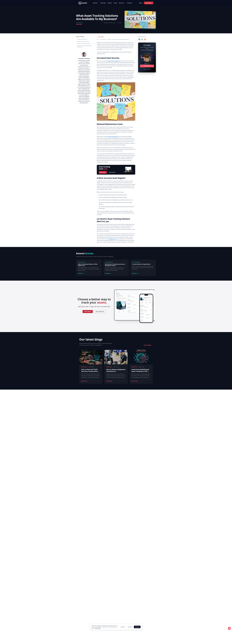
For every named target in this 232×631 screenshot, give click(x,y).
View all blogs (148, 345)
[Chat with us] (229, 628)
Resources (121, 3)
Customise (130, 626)
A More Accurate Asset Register (83, 43)
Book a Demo (103, 172)
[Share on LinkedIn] (139, 39)
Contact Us (129, 3)
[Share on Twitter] (142, 39)
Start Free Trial (112, 172)
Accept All (137, 626)
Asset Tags (103, 3)
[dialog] (116, 627)
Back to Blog (100, 36)
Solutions (95, 3)
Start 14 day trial (100, 311)
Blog (97, 39)
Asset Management (103, 39)
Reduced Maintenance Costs (83, 41)
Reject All (123, 626)
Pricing (115, 3)
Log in (140, 3)
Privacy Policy (98, 628)
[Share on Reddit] (145, 39)
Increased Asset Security (82, 39)
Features (109, 3)
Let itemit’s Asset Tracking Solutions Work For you (84, 46)
